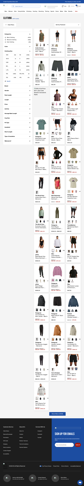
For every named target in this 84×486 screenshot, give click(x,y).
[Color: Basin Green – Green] (52, 221)
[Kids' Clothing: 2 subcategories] (5, 42)
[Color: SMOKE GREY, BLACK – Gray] (72, 251)
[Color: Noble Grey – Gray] (44, 309)
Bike (65, 11)
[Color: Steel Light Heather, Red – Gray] (40, 44)
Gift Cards (5, 441)
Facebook (40, 434)
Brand (7, 86)
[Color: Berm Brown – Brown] (56, 221)
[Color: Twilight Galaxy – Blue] (44, 221)
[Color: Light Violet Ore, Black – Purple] (72, 368)
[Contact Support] (32, 478)
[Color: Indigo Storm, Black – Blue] (76, 368)
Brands (70, 11)
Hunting (35, 11)
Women (10, 11)
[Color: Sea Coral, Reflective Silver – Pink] (56, 162)
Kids (15, 11)
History (21, 437)
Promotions (6, 437)
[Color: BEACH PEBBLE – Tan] (40, 281)
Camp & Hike (21, 11)
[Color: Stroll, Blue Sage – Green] (72, 162)
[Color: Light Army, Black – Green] (76, 251)
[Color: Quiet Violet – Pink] (76, 191)
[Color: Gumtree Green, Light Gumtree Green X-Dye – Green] (40, 133)
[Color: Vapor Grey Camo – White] (44, 75)
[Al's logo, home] (5, 6)
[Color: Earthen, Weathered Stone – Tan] (76, 162)
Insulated (7, 127)
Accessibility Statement (75, 466)
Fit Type (7, 123)
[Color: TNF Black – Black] (36, 192)
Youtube (39, 437)
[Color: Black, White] (36, 162)
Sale (76, 11)
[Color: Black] (60, 75)
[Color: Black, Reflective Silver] (52, 162)
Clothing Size (8, 51)
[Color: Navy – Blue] (68, 45)
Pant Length (8, 95)
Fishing (47, 11)
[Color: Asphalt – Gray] (52, 75)
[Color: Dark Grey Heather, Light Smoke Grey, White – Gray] (60, 133)
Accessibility (6, 454)
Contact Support (7, 450)
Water (61, 11)
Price (7, 104)
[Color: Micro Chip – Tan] (76, 221)
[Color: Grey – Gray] (72, 310)
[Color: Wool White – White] (68, 339)
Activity (7, 109)
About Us (21, 431)
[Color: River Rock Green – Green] (44, 339)
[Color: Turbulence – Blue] (72, 74)
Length (7, 100)
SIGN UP (78, 445)
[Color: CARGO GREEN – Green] (44, 281)
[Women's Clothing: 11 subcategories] (5, 40)
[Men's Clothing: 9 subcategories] (5, 37)
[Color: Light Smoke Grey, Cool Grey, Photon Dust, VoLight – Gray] (44, 398)
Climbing (28, 11)
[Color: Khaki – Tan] (56, 45)
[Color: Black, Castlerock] (44, 44)
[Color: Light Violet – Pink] (52, 280)
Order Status (6, 431)
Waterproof (8, 141)
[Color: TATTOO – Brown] (52, 103)
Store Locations (6, 447)
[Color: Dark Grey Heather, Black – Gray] (68, 133)
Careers (21, 434)
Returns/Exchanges (7, 434)
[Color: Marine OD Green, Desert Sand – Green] (36, 44)
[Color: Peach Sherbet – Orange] (72, 191)
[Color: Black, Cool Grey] (68, 103)
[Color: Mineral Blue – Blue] (68, 310)
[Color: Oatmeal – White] (56, 75)
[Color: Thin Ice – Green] (56, 280)
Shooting (41, 11)
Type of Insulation (10, 136)
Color (7, 47)
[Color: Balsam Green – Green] (72, 221)
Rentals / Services (23, 441)
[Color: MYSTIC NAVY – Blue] (60, 103)
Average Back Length (11, 114)
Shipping (5, 444)
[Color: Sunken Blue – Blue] (60, 221)
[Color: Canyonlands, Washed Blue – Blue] (76, 74)
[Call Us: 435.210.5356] (7, 478)
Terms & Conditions (23, 444)
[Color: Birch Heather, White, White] (56, 133)
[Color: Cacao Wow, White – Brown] (76, 103)
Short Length (8, 132)
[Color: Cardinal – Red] (52, 192)
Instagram (40, 431)
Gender (7, 91)
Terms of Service (64, 466)
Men (6, 11)
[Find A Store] (55, 478)
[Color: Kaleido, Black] (60, 339)
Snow (57, 11)
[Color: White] (72, 281)
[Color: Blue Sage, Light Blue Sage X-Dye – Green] (36, 133)
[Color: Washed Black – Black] (52, 369)
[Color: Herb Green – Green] (36, 75)
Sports (52, 11)
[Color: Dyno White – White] (44, 133)
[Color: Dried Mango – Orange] (52, 339)
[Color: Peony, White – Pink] (72, 103)
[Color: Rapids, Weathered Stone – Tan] (68, 162)
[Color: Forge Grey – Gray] (40, 369)
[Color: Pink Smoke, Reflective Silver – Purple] (60, 162)
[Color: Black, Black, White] (52, 133)
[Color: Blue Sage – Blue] (56, 310)
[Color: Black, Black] (56, 339)
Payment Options (23, 447)
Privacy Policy (56, 466)
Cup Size (7, 118)
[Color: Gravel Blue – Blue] (40, 75)
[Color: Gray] (52, 45)
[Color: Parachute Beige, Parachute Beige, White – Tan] (56, 250)
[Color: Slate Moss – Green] (36, 221)
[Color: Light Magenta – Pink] (56, 103)
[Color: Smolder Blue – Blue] (40, 309)
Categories (8, 34)
